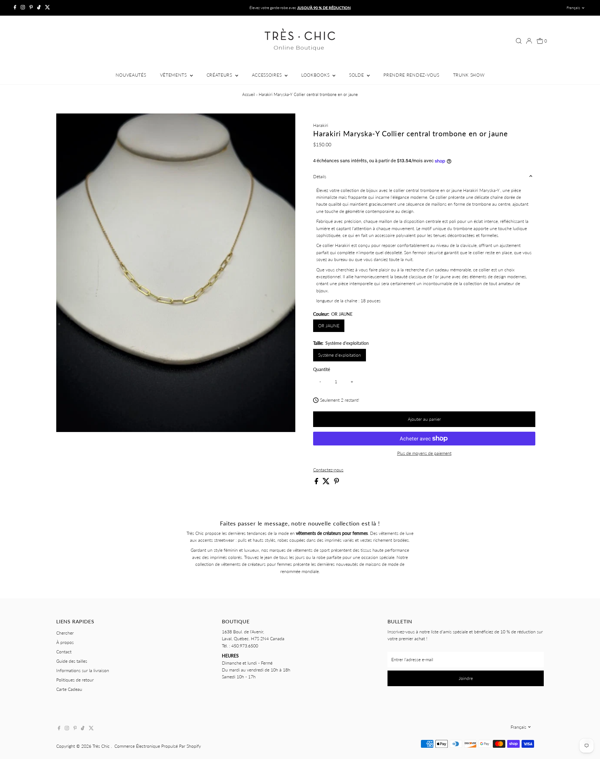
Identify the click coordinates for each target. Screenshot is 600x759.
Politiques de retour (75, 679)
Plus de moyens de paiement (424, 453)
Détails (319, 176)
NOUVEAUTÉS (131, 75)
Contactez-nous (328, 470)
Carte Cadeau (69, 689)
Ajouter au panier (424, 419)
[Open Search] (519, 41)
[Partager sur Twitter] (326, 482)
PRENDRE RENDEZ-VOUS (411, 75)
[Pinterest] (31, 7)
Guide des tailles (71, 661)
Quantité (321, 369)
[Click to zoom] (285, 124)
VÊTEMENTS (174, 75)
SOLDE (357, 75)
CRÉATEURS (220, 75)
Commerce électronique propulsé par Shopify (157, 746)
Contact (64, 651)
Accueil (248, 94)
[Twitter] (47, 7)
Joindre (466, 678)
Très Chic (101, 746)
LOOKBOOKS (316, 75)
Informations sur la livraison (82, 670)
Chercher (65, 633)
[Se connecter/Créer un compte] (529, 41)
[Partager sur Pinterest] (336, 482)
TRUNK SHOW (469, 75)
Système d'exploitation (339, 355)
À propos (65, 642)
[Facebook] (15, 7)
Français (573, 7)
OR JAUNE (328, 325)
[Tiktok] (39, 7)
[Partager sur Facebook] (317, 482)
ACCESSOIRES (267, 75)
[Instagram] (23, 7)
